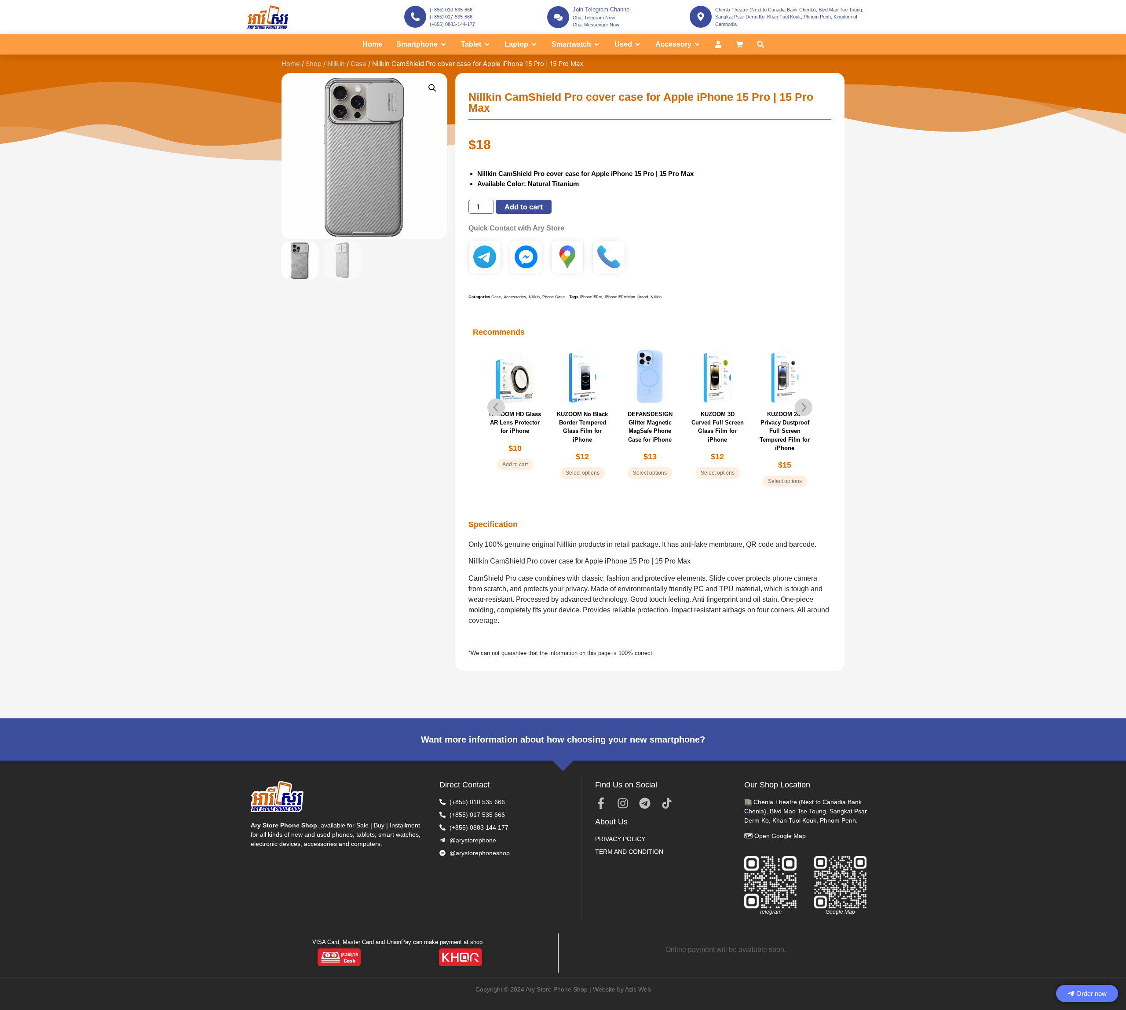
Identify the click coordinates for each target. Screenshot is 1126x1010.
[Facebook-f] (601, 803)
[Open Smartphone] (443, 44)
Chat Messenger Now (596, 24)
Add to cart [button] (515, 464)
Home (291, 64)
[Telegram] (645, 803)
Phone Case (553, 296)
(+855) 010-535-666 (451, 9)
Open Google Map (780, 835)
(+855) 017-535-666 (451, 16)
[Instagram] (623, 803)
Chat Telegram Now (594, 17)
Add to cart (524, 206)
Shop (314, 64)
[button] (432, 88)
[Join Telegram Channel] (558, 17)
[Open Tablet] (486, 44)
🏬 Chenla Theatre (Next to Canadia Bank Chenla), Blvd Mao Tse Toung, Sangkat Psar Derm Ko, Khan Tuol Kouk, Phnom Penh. (805, 811)
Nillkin (336, 64)
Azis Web (638, 989)
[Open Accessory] (697, 44)
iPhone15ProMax (620, 296)
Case (358, 64)
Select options (583, 473)
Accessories (515, 296)
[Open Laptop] (533, 44)
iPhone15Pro (591, 296)
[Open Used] (637, 44)
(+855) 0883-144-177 (452, 24)
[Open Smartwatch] (596, 44)
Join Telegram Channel (602, 9)
